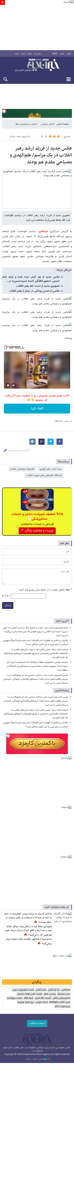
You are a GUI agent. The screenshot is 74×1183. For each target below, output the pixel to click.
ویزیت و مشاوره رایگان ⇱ (37, 530)
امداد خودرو (41, 1002)
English (54, 53)
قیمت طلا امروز (43, 998)
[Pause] (8, 385)
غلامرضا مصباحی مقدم (22, 469)
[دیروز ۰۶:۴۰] (62, 918)
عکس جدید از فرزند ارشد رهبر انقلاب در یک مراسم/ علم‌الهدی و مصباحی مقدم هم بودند (41, 155)
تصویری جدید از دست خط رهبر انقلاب (38, 286)
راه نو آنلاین (53, 990)
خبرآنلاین (37, 65)
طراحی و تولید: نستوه (35, 1059)
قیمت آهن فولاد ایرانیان (29, 994)
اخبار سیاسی (47, 124)
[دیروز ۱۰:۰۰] (62, 943)
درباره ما (29, 53)
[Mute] (13, 385)
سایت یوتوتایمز (14, 998)
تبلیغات (22, 53)
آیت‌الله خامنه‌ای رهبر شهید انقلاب (44, 475)
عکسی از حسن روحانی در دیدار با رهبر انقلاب (34, 291)
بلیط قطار (28, 998)
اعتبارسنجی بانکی (61, 998)
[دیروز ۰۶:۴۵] (62, 931)
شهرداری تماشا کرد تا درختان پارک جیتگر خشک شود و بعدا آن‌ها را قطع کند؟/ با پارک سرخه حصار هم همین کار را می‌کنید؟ (28, 930)
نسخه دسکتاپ (37, 1023)
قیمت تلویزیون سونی (23, 990)
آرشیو (17, 53)
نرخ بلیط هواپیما (25, 1002)
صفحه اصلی (62, 124)
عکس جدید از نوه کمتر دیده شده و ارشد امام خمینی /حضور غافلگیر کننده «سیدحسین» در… (31, 279)
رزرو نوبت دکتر (62, 1006)
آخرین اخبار (62, 621)
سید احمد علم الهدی (51, 469)
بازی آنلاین (40, 990)
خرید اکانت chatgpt (59, 1002)
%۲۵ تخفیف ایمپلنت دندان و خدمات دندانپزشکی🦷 (37, 516)
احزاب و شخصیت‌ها (26, 124)
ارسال (8, 605)
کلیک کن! (37, 408)
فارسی (69, 53)
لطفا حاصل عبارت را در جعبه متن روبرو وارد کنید (45, 590)
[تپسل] (4, 111)
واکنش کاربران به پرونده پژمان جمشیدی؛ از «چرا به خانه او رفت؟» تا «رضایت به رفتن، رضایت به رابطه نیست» (28, 918)
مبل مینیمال (63, 994)
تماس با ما (37, 53)
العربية (62, 53)
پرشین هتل (49, 994)
